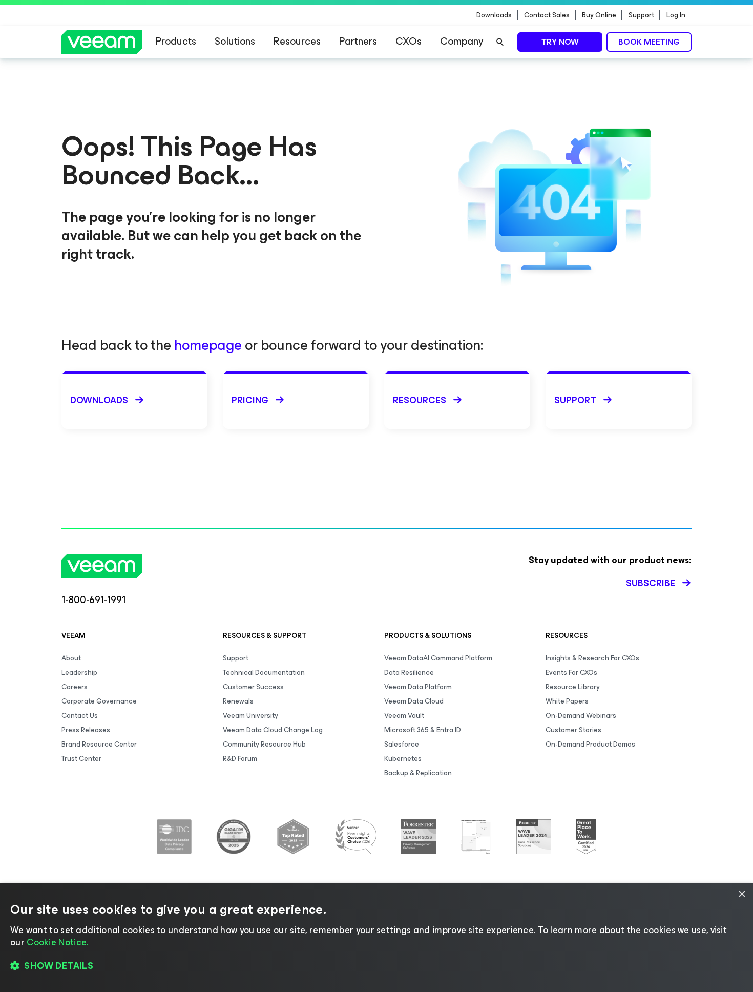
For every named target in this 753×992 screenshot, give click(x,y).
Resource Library (573, 687)
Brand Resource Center (99, 744)
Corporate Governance (99, 701)
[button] (376, 966)
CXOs (408, 41)
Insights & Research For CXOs (592, 658)
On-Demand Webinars (581, 715)
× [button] (741, 894)
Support (641, 15)
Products (176, 41)
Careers (74, 687)
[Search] (500, 42)
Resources (297, 41)
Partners (358, 41)
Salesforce (401, 744)
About (71, 658)
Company (461, 41)
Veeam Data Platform (418, 687)
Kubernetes (403, 758)
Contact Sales (547, 15)
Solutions (235, 41)
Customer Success (253, 687)
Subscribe (650, 583)
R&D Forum (240, 758)
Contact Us (79, 715)
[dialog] (376, 937)
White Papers (567, 701)
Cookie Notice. (57, 942)
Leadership (79, 672)
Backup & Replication (418, 773)
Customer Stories (573, 730)
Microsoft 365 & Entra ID (422, 730)
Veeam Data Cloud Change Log (273, 730)
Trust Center (81, 758)
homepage (208, 345)
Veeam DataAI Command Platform (438, 658)
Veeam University (250, 715)
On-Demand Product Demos (590, 744)
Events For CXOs (571, 672)
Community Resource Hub (264, 744)
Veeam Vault (404, 715)
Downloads (494, 15)
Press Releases (85, 730)
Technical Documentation (264, 672)
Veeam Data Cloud (414, 701)
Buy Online (599, 15)
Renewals (238, 701)
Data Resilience (409, 672)
